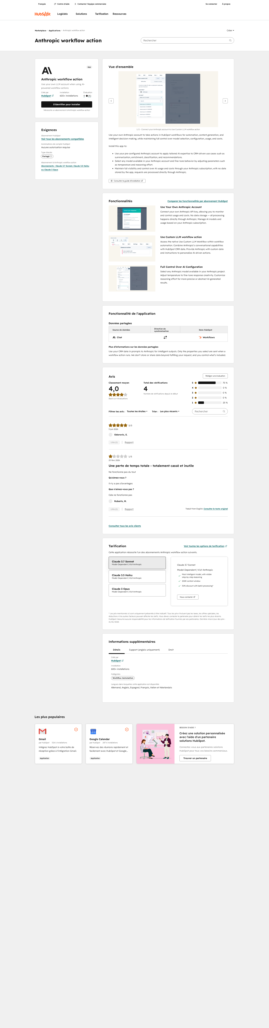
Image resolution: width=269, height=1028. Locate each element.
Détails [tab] (116, 649)
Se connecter (211, 4)
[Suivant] (225, 100)
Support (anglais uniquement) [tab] (144, 649)
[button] (230, 30)
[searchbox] (187, 40)
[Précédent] (111, 100)
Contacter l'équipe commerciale (92, 4)
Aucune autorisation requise (55, 147)
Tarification (101, 13)
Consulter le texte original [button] (216, 509)
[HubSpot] (42, 14)
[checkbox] (137, 563)
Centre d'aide (63, 4)
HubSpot (46, 95)
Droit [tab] (171, 649)
